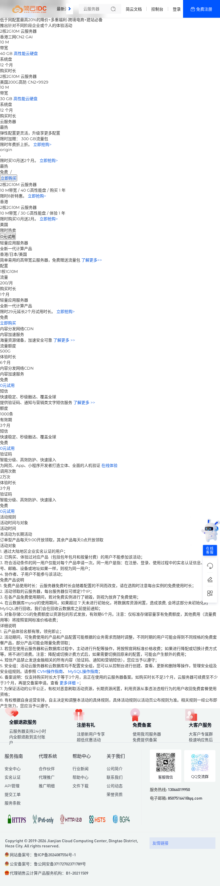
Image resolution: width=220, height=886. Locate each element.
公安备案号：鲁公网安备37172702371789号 (48, 863)
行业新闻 (80, 768)
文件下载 (80, 785)
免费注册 (204, 9)
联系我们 (115, 777)
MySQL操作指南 (83, 671)
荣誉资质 (115, 794)
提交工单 (13, 794)
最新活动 (66, 6)
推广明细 (47, 785)
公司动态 (115, 785)
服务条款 (13, 803)
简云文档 (134, 9)
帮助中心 (80, 777)
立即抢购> (42, 144)
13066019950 (179, 789)
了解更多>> (91, 260)
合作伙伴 (47, 768)
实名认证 (13, 777)
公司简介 (115, 768)
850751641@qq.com (185, 797)
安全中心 (13, 768)
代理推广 (47, 777)
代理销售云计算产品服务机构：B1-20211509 (49, 872)
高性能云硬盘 (26, 53)
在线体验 (109, 465)
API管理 (12, 785)
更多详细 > (69, 682)
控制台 (157, 9)
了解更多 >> (64, 340)
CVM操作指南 (50, 671)
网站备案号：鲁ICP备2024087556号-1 (43, 854)
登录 (177, 9)
